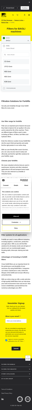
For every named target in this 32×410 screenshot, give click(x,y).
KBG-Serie (7, 76)
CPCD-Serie (8, 66)
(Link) (11, 156)
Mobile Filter (4, 22)
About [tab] (26, 185)
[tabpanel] (16, 68)
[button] (25, 8)
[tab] (16, 39)
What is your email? (12, 316)
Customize (15, 222)
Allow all (16, 216)
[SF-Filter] (3, 15)
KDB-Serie (7, 81)
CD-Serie (7, 61)
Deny (16, 228)
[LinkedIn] (2, 399)
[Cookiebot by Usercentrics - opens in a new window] (22, 180)
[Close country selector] (29, 2)
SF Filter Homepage (6, 20)
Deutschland (10, 8)
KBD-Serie (7, 71)
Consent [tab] (5, 185)
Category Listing (18, 20)
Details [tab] (16, 185)
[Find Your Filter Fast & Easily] (13, 15)
